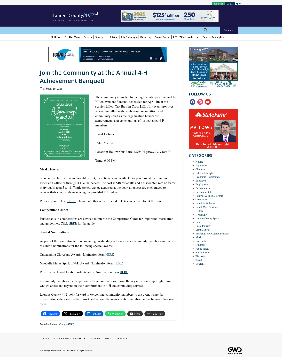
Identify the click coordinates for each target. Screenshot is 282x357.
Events (88, 37)
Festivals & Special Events (209, 195)
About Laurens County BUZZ (69, 338)
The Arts (200, 256)
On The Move (72, 37)
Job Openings (129, 37)
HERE (71, 201)
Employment (202, 184)
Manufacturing (203, 229)
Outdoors (200, 244)
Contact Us (121, 338)
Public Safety (202, 248)
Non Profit (201, 241)
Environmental (203, 192)
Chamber (200, 169)
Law (198, 222)
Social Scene (162, 37)
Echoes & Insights (213, 37)
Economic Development (208, 176)
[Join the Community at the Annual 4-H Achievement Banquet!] (65, 128)
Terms (108, 338)
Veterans (200, 263)
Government (202, 199)
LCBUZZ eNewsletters (186, 37)
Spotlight (100, 37)
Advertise (95, 338)
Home (46, 338)
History (199, 210)
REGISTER (218, 3)
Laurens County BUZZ (62, 324)
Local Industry (203, 225)
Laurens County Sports (207, 218)
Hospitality (201, 214)
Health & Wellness (205, 203)
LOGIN (230, 3)
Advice (114, 37)
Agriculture (201, 165)
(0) (239, 3)
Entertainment (203, 188)
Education (201, 180)
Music (199, 237)
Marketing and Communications (212, 233)
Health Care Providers (207, 207)
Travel (199, 260)
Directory (146, 37)
